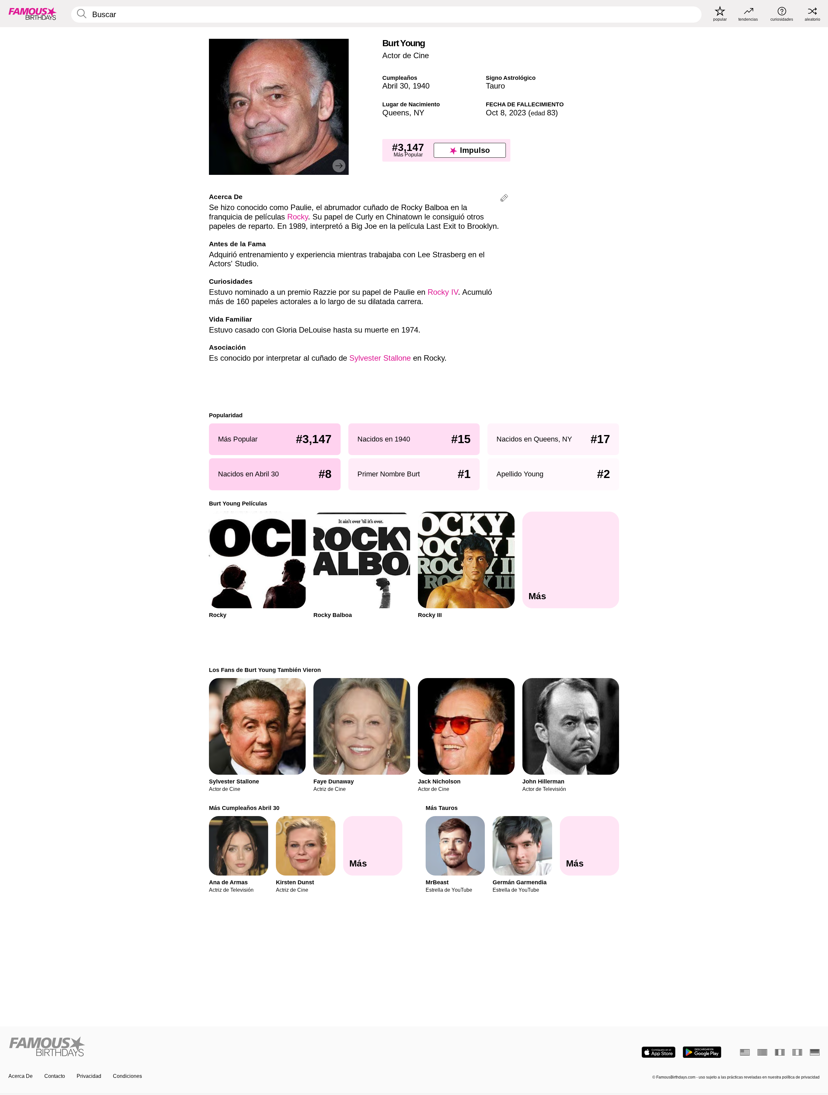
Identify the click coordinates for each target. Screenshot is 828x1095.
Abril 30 (395, 85)
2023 (517, 112)
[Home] (209, 1047)
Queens (395, 112)
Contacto (54, 1076)
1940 (421, 85)
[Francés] (780, 1052)
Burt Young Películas (238, 503)
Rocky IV (443, 292)
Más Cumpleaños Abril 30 (244, 807)
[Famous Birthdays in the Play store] (702, 1052)
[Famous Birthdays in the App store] (658, 1052)
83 (543, 112)
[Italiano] (797, 1052)
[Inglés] (745, 1052)
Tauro (495, 85)
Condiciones (127, 1076)
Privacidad (89, 1076)
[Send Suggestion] (504, 199)
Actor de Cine (405, 55)
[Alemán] (815, 1052)
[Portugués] (762, 1052)
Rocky (297, 216)
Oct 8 (495, 112)
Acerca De (20, 1076)
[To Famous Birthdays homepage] (33, 14)
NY (419, 112)
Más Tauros (442, 807)
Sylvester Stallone (380, 358)
